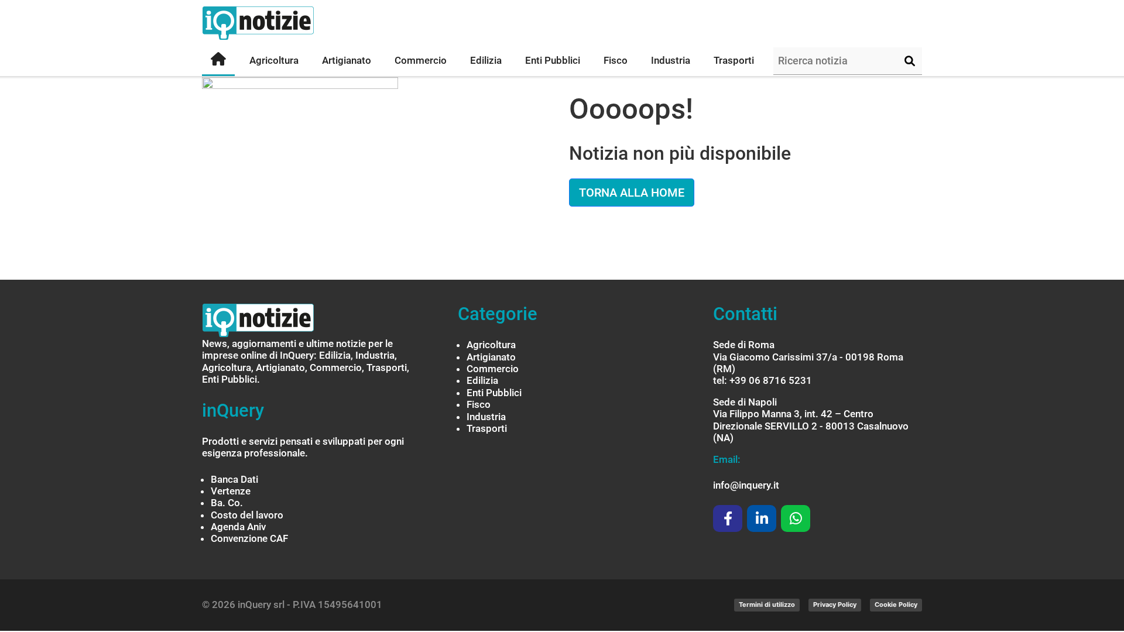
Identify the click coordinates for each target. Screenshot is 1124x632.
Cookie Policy (896, 604)
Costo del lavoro (247, 515)
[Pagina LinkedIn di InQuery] (761, 518)
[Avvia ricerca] (909, 61)
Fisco (479, 404)
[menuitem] (218, 61)
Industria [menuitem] (670, 60)
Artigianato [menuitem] (346, 60)
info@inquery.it (746, 485)
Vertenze (231, 491)
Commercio (493, 369)
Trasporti (487, 428)
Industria (486, 417)
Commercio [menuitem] (421, 60)
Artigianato (491, 357)
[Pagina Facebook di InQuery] (727, 518)
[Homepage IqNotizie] (281, 23)
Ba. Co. (227, 503)
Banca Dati (234, 479)
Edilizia (482, 380)
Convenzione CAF (249, 538)
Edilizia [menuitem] (486, 60)
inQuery (233, 410)
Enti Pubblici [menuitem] (552, 60)
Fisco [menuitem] (616, 60)
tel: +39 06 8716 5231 (762, 380)
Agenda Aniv (238, 527)
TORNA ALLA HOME (631, 193)
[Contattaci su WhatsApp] (795, 518)
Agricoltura (491, 345)
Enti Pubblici (494, 393)
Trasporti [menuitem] (734, 60)
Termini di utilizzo (767, 604)
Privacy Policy (834, 604)
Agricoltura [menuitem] (274, 60)
